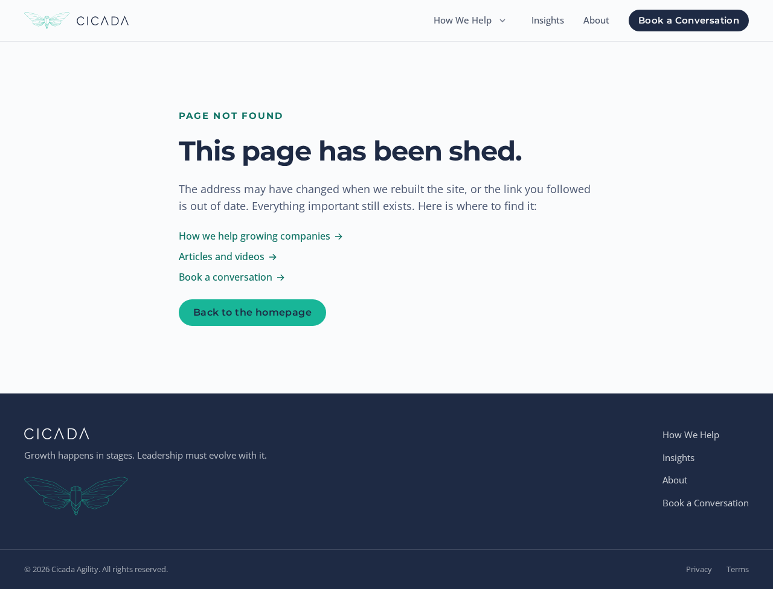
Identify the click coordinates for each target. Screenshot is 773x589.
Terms (737, 569)
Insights (547, 20)
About (596, 20)
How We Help (463, 20)
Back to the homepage (252, 312)
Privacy (699, 569)
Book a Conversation (688, 20)
